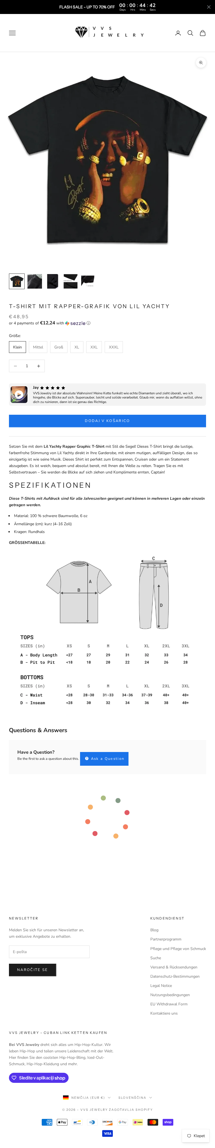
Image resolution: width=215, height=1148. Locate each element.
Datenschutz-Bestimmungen (175, 976)
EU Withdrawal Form (169, 1004)
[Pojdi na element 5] (88, 281)
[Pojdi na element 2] (35, 281)
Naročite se (32, 969)
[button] (107, 323)
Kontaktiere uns (164, 1013)
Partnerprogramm (165, 939)
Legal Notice (161, 985)
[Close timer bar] (208, 7)
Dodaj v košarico (107, 420)
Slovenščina (132, 1098)
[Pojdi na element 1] (17, 281)
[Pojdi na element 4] (70, 281)
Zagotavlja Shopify (131, 1110)
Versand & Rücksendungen (173, 967)
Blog (154, 930)
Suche (155, 958)
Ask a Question (106, 758)
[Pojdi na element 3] (52, 281)
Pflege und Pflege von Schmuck (178, 948)
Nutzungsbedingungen (170, 995)
